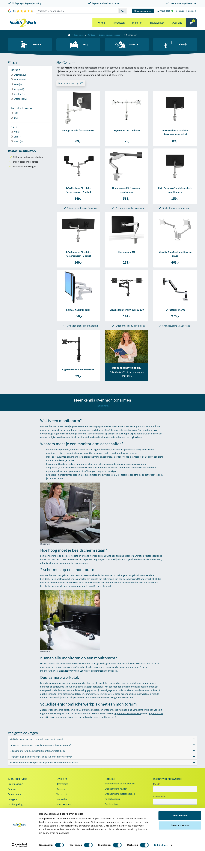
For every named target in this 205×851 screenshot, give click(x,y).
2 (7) (16, 117)
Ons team (61, 788)
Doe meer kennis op (68, 83)
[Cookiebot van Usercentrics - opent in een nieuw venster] (19, 845)
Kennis (101, 22)
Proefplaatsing (15, 783)
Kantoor (91, 35)
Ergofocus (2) (20, 98)
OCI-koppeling (15, 804)
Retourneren (14, 794)
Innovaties (61, 799)
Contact (180, 10)
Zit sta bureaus (112, 798)
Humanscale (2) (21, 79)
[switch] (88, 845)
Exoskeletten (111, 803)
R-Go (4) (18, 84)
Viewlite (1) (19, 93)
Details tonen (161, 845)
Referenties (62, 783)
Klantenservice (17, 779)
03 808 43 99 (165, 10)
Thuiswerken (157, 22)
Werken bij (61, 794)
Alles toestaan (180, 815)
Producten (119, 22)
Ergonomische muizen (116, 788)
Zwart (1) (18, 141)
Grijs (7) (17, 136)
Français (190, 10)
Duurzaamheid (63, 804)
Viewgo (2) (19, 89)
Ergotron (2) (20, 74)
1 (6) (16, 112)
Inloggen (12, 799)
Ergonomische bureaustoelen (120, 783)
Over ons (177, 22)
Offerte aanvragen (142, 10)
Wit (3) (17, 131)
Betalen (12, 788)
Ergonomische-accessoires (110, 35)
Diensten (137, 22)
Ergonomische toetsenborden (120, 793)
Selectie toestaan (180, 825)
